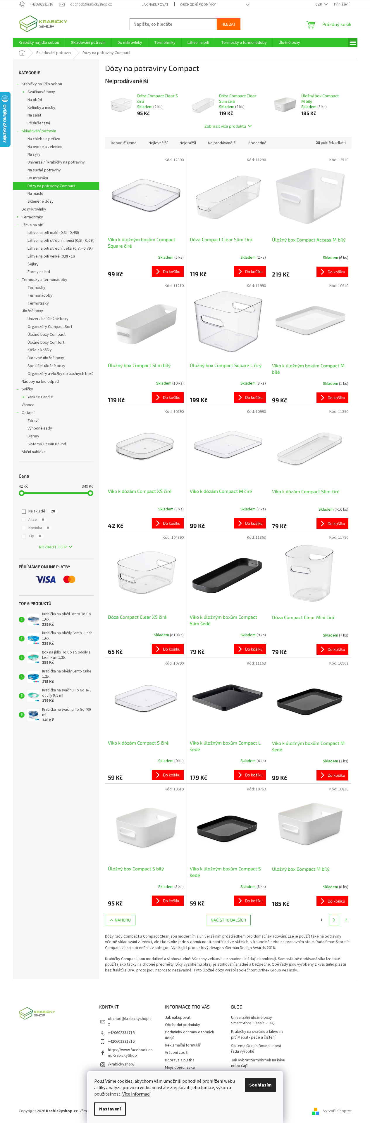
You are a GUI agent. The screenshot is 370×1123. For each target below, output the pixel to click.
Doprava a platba (180, 1060)
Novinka (38, 528)
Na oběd (34, 100)
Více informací (136, 1094)
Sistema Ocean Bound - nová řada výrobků (256, 1048)
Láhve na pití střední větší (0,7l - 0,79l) (60, 248)
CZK (319, 4)
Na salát (34, 115)
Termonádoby (39, 295)
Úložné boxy (32, 311)
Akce (36, 520)
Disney (33, 436)
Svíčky (27, 389)
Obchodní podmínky (198, 4)
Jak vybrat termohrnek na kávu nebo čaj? (258, 1063)
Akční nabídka (34, 452)
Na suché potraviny (44, 170)
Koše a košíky (39, 350)
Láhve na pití (32, 225)
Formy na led (38, 272)
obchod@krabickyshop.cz (130, 1021)
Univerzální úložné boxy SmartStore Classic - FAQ (253, 1020)
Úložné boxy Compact (46, 335)
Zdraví (33, 421)
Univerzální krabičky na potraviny (56, 162)
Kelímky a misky (41, 108)
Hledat (228, 24)
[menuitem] (39, 42)
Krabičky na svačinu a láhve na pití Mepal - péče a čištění (257, 1034)
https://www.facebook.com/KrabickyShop (130, 1052)
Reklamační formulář (183, 1045)
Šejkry (33, 264)
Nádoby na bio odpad (40, 382)
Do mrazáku (37, 178)
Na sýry (33, 154)
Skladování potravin (39, 131)
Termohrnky (32, 217)
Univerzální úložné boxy (47, 319)
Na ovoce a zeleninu (44, 147)
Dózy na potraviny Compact (51, 186)
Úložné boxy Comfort (45, 342)
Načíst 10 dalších (228, 919)
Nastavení (110, 1109)
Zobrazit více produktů (225, 126)
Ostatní (28, 413)
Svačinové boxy (41, 92)
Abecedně (257, 143)
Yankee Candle (40, 397)
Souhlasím (260, 1085)
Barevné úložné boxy (45, 358)
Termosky (36, 288)
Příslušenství (38, 123)
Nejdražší (188, 143)
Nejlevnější (158, 143)
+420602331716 (121, 1033)
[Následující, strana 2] (334, 920)
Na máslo (35, 194)
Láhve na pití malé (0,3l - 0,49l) (53, 233)
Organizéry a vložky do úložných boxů (60, 374)
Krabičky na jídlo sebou (42, 84)
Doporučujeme (124, 143)
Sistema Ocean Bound (46, 444)
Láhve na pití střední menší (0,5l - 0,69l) (60, 241)
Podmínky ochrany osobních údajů (189, 1035)
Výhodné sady (39, 428)
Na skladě (41, 511)
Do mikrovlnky (34, 209)
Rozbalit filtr (53, 547)
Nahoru (123, 919)
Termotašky (38, 303)
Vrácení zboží (176, 1053)
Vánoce (28, 405)
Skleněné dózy (40, 201)
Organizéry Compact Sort (49, 327)
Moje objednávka (180, 1067)
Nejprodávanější (222, 143)
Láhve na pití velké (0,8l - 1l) (51, 256)
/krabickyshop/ (121, 1064)
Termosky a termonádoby (44, 280)
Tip (34, 536)
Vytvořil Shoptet (337, 1111)
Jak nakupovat (155, 4)
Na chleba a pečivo (43, 139)
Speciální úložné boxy (46, 366)
